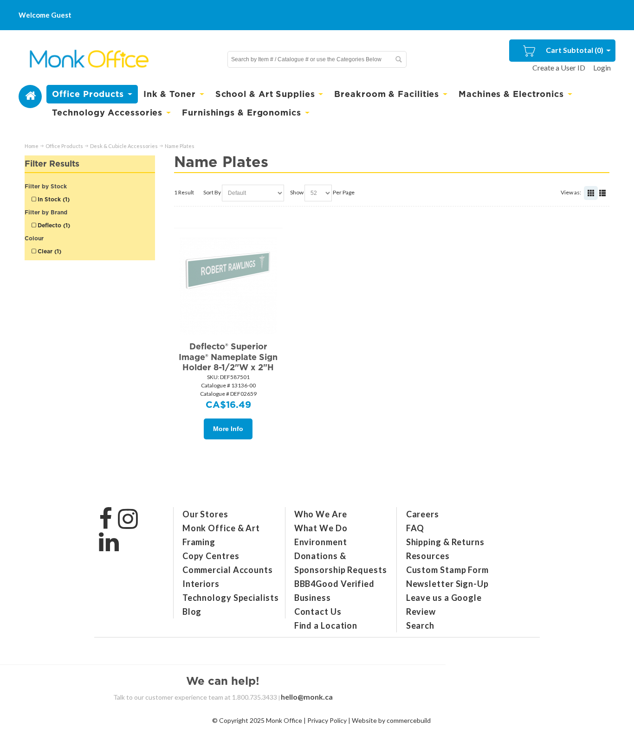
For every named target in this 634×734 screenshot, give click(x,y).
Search (420, 625)
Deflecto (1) (53, 225)
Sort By (212, 192)
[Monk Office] (88, 59)
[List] (602, 193)
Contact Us (318, 611)
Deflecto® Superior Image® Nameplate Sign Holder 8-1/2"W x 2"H (228, 356)
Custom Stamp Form (447, 570)
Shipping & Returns (445, 542)
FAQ (415, 528)
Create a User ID (558, 67)
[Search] (398, 59)
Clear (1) (48, 251)
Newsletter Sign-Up (447, 584)
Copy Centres (210, 556)
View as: (571, 192)
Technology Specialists (230, 597)
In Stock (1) (53, 199)
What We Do (321, 528)
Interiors (201, 584)
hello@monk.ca (307, 696)
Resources (428, 556)
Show (297, 192)
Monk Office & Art (221, 528)
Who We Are (320, 514)
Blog (192, 611)
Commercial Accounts (227, 570)
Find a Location (326, 625)
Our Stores (205, 514)
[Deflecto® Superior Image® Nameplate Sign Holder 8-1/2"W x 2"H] (228, 286)
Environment (320, 542)
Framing (198, 542)
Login (602, 67)
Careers (422, 514)
